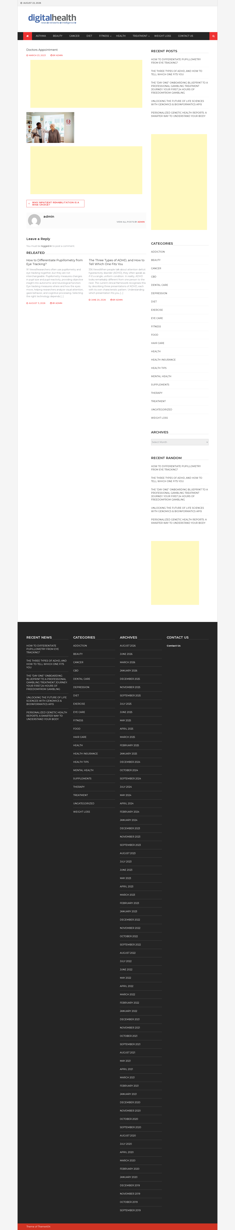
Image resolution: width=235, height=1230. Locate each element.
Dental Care (159, 285)
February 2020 (129, 1168)
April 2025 (126, 728)
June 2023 (126, 869)
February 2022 (129, 1002)
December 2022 (130, 919)
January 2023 (128, 911)
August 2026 (128, 645)
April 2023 (126, 886)
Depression (159, 293)
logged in (46, 246)
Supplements (160, 384)
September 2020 (130, 1127)
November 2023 (130, 836)
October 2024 (129, 770)
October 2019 (129, 1202)
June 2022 (126, 969)
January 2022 (128, 1011)
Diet (89, 35)
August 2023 (128, 853)
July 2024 (126, 786)
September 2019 (130, 1210)
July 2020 (126, 1143)
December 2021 (130, 1019)
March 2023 (127, 894)
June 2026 (126, 654)
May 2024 (125, 795)
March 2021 (127, 1077)
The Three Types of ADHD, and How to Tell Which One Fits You (117, 262)
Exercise (157, 309)
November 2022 (130, 928)
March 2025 (127, 737)
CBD (153, 276)
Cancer (74, 35)
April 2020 (127, 1152)
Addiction (158, 251)
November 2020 (130, 1110)
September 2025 (130, 695)
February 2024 (129, 811)
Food (154, 334)
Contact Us (185, 35)
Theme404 (44, 1226)
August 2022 (128, 953)
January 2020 (128, 1177)
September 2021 (130, 1044)
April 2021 (126, 1069)
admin (59, 55)
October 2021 (128, 1036)
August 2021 (127, 1052)
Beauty (57, 35)
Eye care (157, 318)
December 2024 (130, 762)
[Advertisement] (86, 84)
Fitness (104, 35)
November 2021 (130, 1027)
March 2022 (127, 994)
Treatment (140, 35)
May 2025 (125, 720)
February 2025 (129, 745)
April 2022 (126, 986)
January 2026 (128, 670)
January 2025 (128, 753)
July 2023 (126, 861)
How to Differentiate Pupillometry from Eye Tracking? (42, 649)
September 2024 (130, 778)
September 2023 (130, 845)
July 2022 (126, 961)
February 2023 (129, 903)
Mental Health (161, 376)
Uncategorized (161, 409)
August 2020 (128, 1135)
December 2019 (130, 1185)
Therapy (156, 393)
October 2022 (129, 936)
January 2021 (128, 1094)
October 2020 (129, 1119)
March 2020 (127, 1160)
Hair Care (157, 343)
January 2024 (128, 820)
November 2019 (130, 1193)
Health (121, 35)
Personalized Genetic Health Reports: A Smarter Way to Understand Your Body (46, 716)
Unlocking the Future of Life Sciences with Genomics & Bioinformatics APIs (46, 701)
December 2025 (130, 679)
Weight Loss (162, 35)
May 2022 (125, 977)
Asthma (41, 35)
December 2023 (130, 828)
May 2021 (125, 1060)
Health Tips (159, 368)
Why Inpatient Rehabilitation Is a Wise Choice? (55, 203)
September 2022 (130, 944)
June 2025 (126, 712)
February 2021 (129, 1085)
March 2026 (127, 662)
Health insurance (163, 359)
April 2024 (126, 803)
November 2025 (130, 687)
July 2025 (125, 703)
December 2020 (130, 1102)
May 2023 (125, 878)
